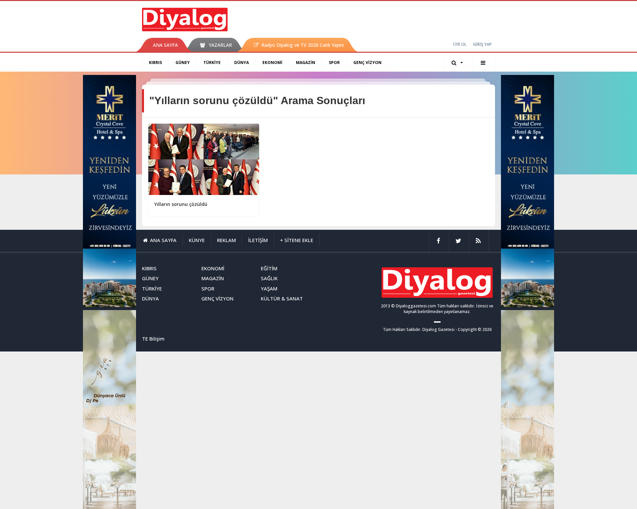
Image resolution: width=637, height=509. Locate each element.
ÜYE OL (459, 44)
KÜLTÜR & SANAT (282, 298)
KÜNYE (197, 240)
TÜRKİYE (212, 62)
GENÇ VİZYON (367, 62)
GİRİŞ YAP (482, 44)
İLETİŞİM (258, 240)
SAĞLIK (269, 278)
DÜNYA (241, 62)
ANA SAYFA (165, 45)
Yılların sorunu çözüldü (180, 204)
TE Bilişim (153, 338)
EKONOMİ (272, 62)
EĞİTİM (269, 268)
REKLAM (226, 240)
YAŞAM (269, 288)
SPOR (334, 62)
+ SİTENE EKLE (296, 240)
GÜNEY (183, 62)
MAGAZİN (305, 62)
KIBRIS (155, 62)
